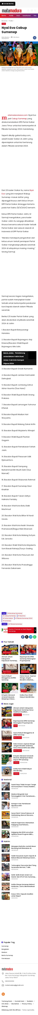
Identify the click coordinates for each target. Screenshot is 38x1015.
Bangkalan (5, 949)
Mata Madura (6, 37)
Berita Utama (7, 652)
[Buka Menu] (32, 10)
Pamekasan (6, 958)
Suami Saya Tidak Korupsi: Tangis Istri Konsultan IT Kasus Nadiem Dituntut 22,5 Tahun (23, 786)
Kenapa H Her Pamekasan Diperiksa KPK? (21, 805)
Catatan (5, 691)
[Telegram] (30, 637)
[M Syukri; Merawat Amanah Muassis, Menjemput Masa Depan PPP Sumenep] (10, 688)
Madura (4, 952)
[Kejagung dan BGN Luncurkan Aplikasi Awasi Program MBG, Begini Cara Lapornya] (6, 834)
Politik (3, 24)
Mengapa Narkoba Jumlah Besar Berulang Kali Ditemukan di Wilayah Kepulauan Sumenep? (23, 847)
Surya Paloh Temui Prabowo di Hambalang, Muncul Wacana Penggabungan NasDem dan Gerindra (22, 814)
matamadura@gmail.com (14, 985)
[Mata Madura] (12, 10)
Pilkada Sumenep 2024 (24, 618)
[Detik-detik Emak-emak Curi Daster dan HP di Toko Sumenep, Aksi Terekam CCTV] (6, 877)
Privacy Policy (27, 1004)
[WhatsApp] (34, 637)
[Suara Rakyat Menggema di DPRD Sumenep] (10, 669)
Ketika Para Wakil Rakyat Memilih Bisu (27, 696)
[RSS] (3, 994)
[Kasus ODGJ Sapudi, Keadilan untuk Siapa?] (6, 896)
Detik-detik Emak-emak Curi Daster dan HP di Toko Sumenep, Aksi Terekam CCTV (23, 876)
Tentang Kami (7, 1001)
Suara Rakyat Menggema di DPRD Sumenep (9, 678)
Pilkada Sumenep (16, 624)
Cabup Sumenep (19, 118)
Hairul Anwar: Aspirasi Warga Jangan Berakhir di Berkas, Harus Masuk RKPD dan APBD (28, 678)
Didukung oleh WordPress (11, 1010)
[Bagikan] (34, 37)
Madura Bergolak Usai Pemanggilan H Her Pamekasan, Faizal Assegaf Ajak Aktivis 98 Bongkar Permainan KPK (23, 795)
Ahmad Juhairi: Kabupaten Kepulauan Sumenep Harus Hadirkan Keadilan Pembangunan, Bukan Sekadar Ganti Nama (10, 659)
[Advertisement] (19, 94)
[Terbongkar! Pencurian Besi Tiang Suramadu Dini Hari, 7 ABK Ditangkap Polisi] (6, 867)
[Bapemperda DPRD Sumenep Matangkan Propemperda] (28, 650)
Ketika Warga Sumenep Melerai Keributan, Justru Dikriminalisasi (23, 885)
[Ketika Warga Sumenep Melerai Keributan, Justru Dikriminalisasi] (6, 886)
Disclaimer (15, 1004)
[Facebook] (23, 637)
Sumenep (7, 621)
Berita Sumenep (7, 955)
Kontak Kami (19, 1001)
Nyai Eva (22, 616)
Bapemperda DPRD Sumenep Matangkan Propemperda (28, 659)
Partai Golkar (8, 618)
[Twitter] (26, 637)
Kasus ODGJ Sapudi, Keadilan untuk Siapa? (22, 895)
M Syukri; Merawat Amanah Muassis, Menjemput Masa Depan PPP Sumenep (9, 697)
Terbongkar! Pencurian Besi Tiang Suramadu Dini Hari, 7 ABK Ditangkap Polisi (23, 866)
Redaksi (30, 1001)
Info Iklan (5, 1004)
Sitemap (5, 1006)
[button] (28, 10)
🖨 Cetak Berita (7, 4)
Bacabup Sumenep (15, 613)
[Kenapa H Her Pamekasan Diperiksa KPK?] (6, 806)
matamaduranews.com (17, 115)
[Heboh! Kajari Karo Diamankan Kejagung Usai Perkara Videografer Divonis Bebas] (6, 825)
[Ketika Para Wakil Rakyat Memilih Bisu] (28, 688)
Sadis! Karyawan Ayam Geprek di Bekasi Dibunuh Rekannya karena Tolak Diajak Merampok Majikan (23, 857)
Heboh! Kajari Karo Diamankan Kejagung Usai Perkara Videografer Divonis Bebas (22, 824)
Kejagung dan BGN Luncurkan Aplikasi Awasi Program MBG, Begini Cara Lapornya (22, 833)
